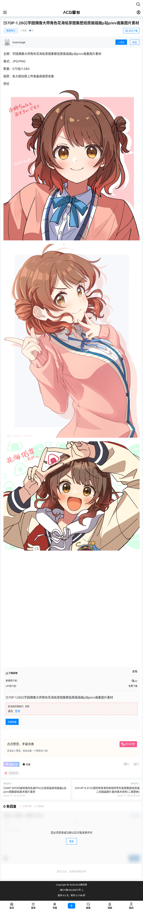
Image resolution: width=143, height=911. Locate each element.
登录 (17, 711)
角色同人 (10, 30)
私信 (134, 42)
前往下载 (133, 30)
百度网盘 (12, 722)
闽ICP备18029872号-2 (71, 890)
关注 (122, 42)
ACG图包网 (81, 884)
